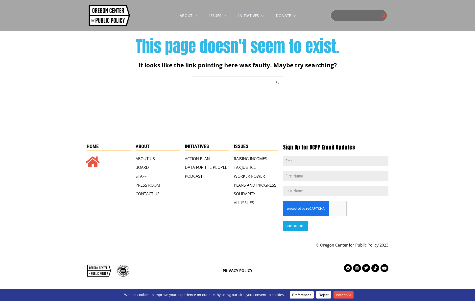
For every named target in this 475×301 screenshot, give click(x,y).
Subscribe (295, 226)
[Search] (383, 15)
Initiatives (197, 146)
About (143, 146)
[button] (194, 15)
